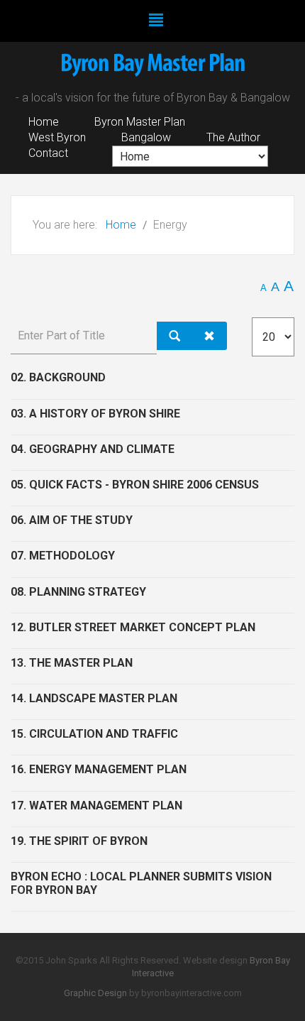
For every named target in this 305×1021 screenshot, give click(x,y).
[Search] (174, 336)
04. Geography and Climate (92, 449)
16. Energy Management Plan (99, 769)
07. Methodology (63, 555)
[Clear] (209, 336)
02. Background (58, 377)
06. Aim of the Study (72, 520)
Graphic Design (95, 993)
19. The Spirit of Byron (79, 841)
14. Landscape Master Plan (94, 698)
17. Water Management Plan (96, 805)
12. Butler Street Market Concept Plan (133, 627)
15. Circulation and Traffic (94, 734)
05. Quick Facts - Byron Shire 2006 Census (135, 484)
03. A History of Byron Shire (95, 413)
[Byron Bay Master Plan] (152, 68)
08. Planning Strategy (78, 592)
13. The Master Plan (72, 663)
